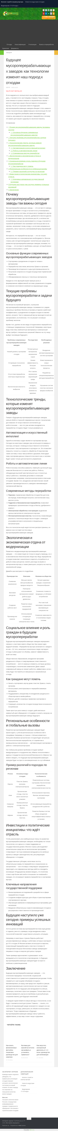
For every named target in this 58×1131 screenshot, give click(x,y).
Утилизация (32, 44)
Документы (15, 48)
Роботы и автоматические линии (24, 151)
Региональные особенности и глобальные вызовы (27, 169)
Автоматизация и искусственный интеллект (28, 148)
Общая (9, 52)
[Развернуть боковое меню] (2, 52)
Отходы (9, 44)
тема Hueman (22, 1125)
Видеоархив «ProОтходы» (10, 6)
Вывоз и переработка (46, 44)
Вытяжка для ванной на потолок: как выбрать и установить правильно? (27, 1050)
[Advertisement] (29, 31)
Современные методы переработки (25, 153)
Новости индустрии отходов (34, 2)
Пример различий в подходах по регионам (27, 171)
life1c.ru (32, 1130)
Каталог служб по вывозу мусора (12, 2)
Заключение (13, 190)
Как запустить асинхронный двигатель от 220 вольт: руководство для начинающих (43, 1050)
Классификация (20, 44)
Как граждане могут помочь (22, 166)
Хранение (5, 48)
